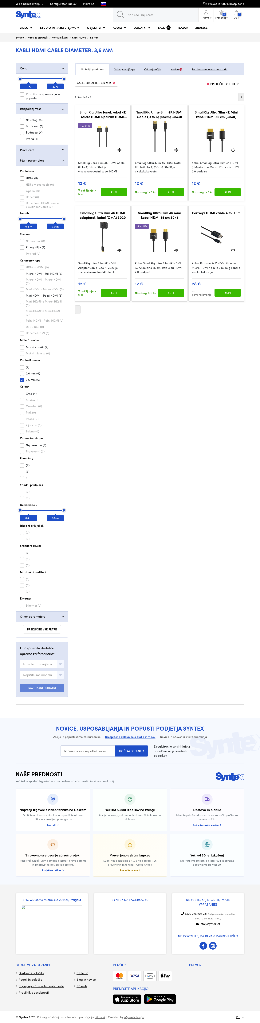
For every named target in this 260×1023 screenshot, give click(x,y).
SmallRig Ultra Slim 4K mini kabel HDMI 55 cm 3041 (159, 215)
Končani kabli (60, 37)
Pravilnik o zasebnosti (34, 992)
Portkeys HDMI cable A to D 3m (216, 213)
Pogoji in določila (30, 979)
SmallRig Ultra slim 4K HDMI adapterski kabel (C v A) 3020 (103, 215)
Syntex (20, 37)
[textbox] (37, 664)
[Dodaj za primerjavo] (119, 149)
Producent (27, 150)
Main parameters (32, 160)
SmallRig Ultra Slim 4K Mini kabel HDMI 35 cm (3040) (216, 114)
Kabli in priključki (38, 37)
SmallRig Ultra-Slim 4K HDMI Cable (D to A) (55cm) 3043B (159, 114)
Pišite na (88, 4)
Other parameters (32, 616)
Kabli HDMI (79, 37)
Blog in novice (86, 979)
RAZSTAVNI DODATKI (42, 688)
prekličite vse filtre (42, 629)
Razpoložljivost (30, 108)
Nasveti (82, 986)
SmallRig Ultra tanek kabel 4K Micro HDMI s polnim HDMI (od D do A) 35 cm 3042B (103, 114)
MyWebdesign (134, 1017)
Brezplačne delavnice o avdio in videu (130, 737)
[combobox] (42, 664)
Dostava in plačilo (31, 973)
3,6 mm (106, 83)
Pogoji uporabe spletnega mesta (41, 986)
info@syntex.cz (210, 924)
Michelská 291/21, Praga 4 (62, 899)
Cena (23, 68)
